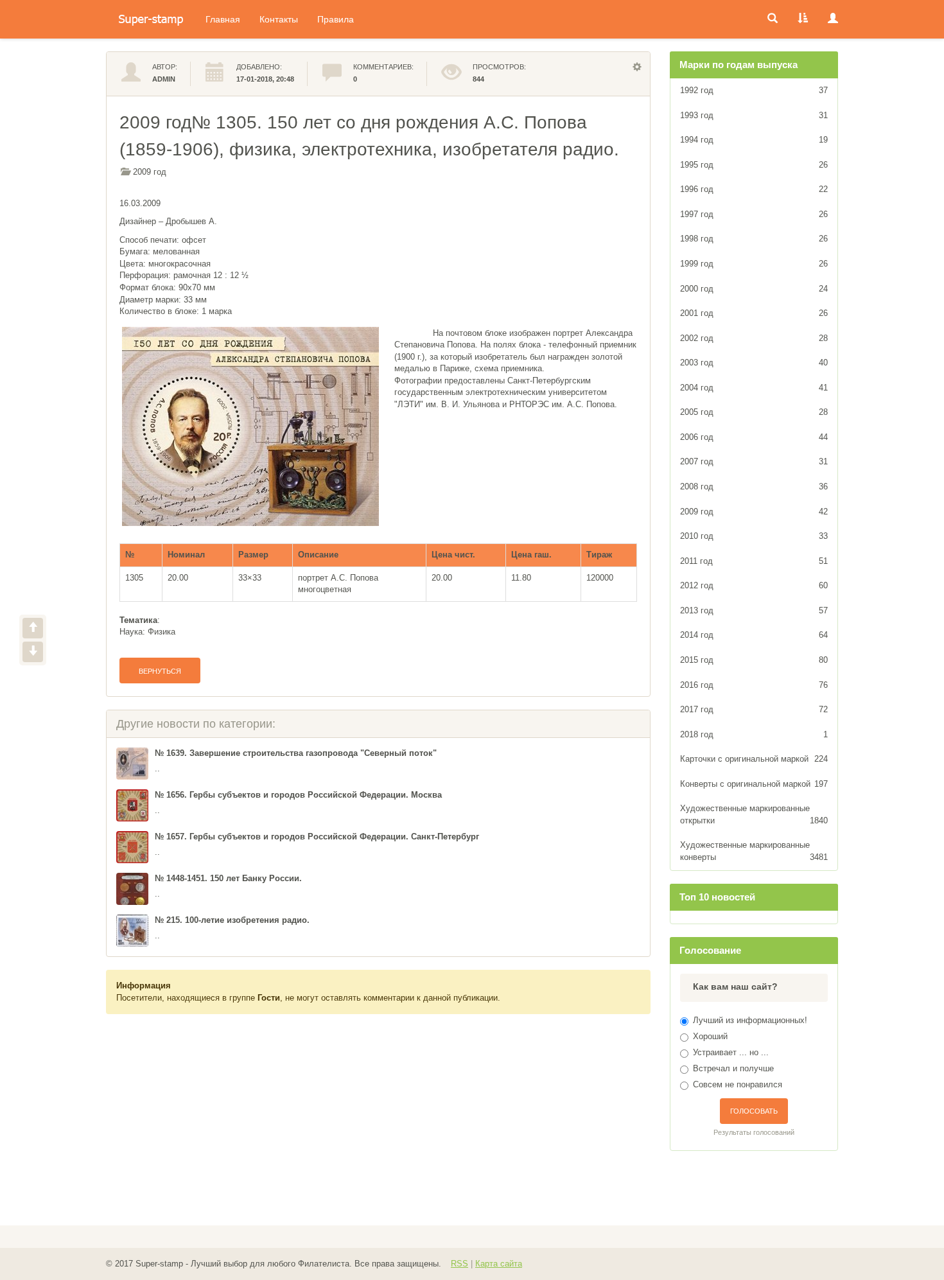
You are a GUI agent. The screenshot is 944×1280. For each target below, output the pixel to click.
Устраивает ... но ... (731, 1052)
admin (163, 79)
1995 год (754, 165)
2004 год (754, 387)
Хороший (710, 1036)
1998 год (754, 238)
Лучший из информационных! (750, 1020)
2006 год (754, 437)
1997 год (754, 214)
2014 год (754, 635)
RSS (459, 1263)
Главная (222, 19)
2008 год (754, 486)
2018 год (754, 734)
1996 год (754, 189)
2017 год (754, 709)
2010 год (754, 536)
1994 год (754, 140)
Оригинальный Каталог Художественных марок (151, 19)
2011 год (754, 561)
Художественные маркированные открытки (754, 814)
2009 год (149, 172)
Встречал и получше (733, 1068)
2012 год (754, 585)
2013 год (754, 610)
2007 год (754, 461)
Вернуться (160, 671)
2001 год (754, 313)
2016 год (754, 685)
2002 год (754, 338)
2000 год (754, 289)
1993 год (754, 115)
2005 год (754, 412)
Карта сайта (498, 1263)
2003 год (754, 362)
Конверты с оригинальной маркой (754, 784)
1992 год (754, 90)
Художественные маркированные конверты (754, 851)
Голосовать (754, 1111)
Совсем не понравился (737, 1084)
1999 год (754, 263)
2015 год (754, 660)
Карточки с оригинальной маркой (754, 759)
